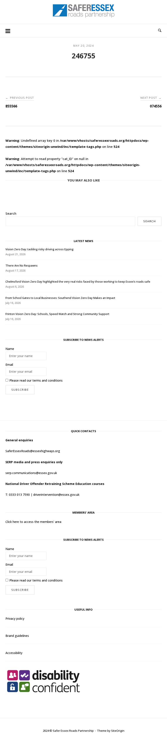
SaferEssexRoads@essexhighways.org (32, 451)
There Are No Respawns (21, 265)
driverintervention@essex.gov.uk (56, 495)
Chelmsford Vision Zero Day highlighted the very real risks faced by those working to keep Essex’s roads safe (77, 281)
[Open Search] (160, 31)
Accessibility (13, 653)
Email (9, 364)
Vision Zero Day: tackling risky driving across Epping (39, 249)
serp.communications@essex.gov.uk (31, 473)
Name (9, 349)
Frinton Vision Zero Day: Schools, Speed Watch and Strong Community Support (57, 314)
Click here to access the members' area (33, 522)
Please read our (36, 380)
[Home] (83, 16)
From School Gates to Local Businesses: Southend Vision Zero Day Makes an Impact (60, 298)
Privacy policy (14, 618)
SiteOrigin (117, 731)
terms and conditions (47, 380)
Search (10, 213)
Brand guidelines (17, 636)
